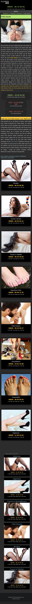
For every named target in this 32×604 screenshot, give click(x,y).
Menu (16, 11)
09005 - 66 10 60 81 (16, 7)
